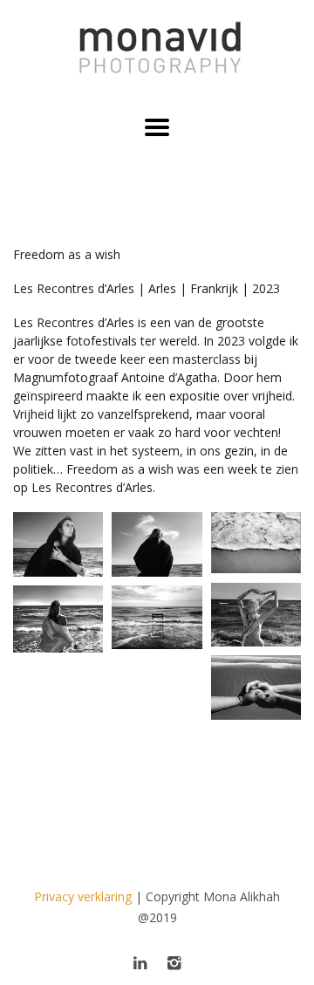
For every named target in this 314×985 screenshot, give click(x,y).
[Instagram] (174, 962)
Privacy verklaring (83, 896)
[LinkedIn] (140, 962)
